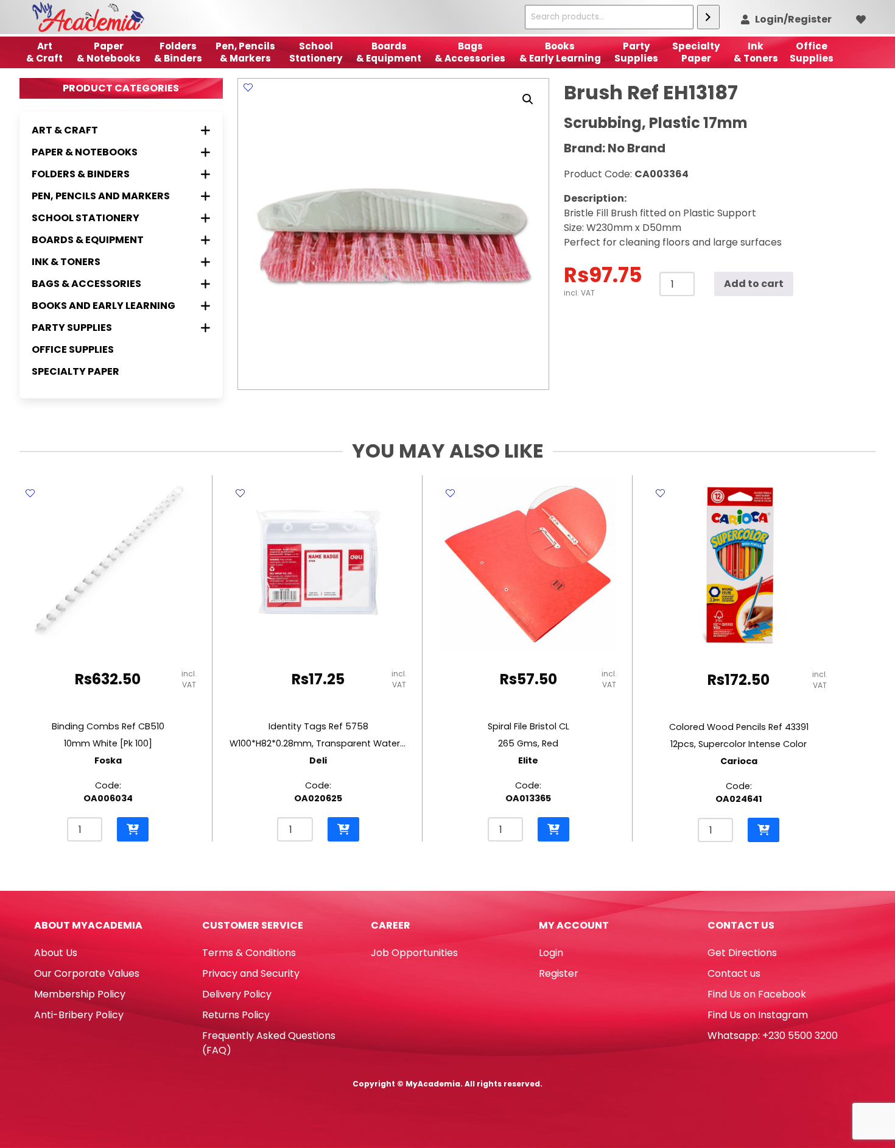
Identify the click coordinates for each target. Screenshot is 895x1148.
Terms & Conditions (249, 953)
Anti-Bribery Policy (79, 1015)
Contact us (733, 973)
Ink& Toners (756, 52)
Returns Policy (236, 1015)
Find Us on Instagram (757, 1015)
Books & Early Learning (560, 52)
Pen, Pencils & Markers (245, 52)
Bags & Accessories (470, 52)
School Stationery (316, 52)
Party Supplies (636, 52)
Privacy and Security (251, 973)
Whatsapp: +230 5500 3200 (772, 1036)
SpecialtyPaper (696, 52)
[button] (528, 99)
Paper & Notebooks (109, 52)
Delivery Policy (237, 994)
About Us (55, 953)
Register (558, 973)
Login (551, 953)
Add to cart (754, 284)
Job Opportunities (414, 953)
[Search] (708, 17)
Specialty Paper (75, 371)
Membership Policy (79, 994)
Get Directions (742, 953)
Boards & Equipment (388, 52)
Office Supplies (73, 349)
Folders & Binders (178, 52)
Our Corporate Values (86, 973)
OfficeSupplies (812, 52)
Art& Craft (44, 52)
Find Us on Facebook (756, 994)
